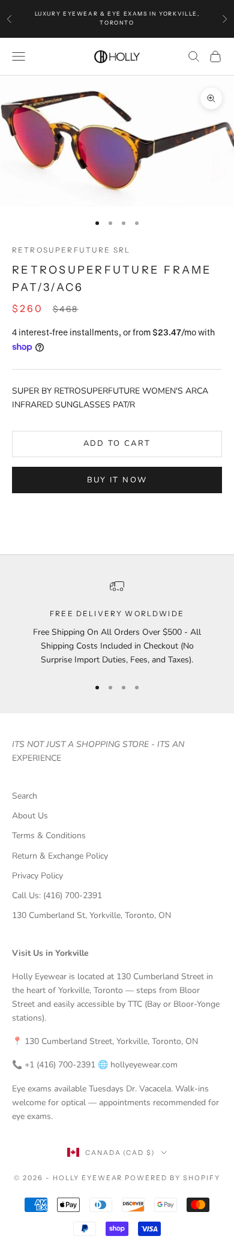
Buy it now (117, 480)
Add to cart (117, 443)
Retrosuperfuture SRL (71, 249)
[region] (117, 623)
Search (24, 796)
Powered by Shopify (172, 1178)
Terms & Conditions (49, 835)
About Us (30, 815)
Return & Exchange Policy (60, 856)
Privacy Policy (37, 875)
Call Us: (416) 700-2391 (57, 895)
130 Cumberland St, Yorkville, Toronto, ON (91, 915)
